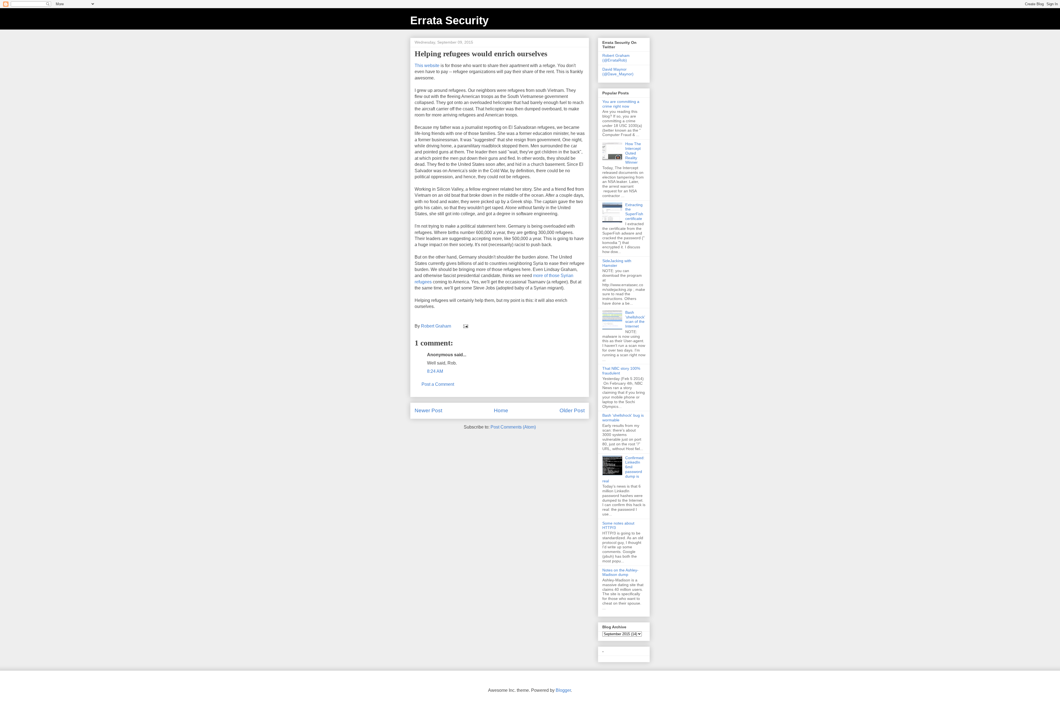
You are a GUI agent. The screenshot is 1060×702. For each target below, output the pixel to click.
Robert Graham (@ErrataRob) (616, 57)
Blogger (563, 690)
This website (427, 65)
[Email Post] (465, 326)
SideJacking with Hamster (616, 263)
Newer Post (428, 410)
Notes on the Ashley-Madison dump (620, 572)
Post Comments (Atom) (513, 427)
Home (501, 410)
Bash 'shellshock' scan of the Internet (635, 319)
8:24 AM (435, 371)
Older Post (572, 410)
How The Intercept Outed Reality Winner (633, 153)
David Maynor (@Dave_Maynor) (618, 71)
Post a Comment (438, 384)
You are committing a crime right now (620, 103)
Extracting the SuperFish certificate (634, 212)
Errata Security (449, 20)
